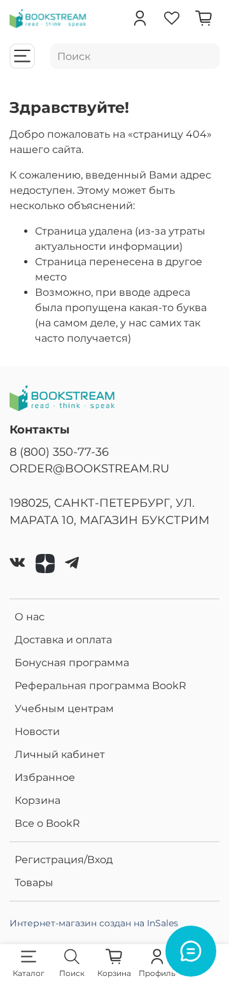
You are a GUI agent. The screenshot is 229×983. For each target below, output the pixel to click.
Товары (34, 883)
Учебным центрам (64, 709)
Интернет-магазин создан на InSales (94, 923)
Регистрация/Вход (64, 860)
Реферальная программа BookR (100, 686)
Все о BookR (47, 823)
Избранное (45, 777)
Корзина (37, 800)
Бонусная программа (72, 663)
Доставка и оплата (63, 640)
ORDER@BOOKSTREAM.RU (89, 468)
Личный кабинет (60, 754)
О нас (30, 617)
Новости (37, 731)
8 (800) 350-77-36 (59, 451)
